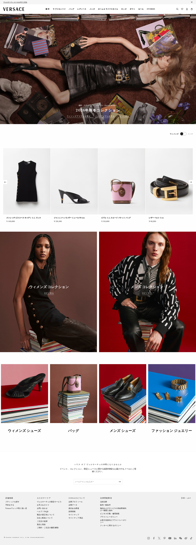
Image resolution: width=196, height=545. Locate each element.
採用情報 (72, 511)
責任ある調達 (74, 508)
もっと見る (124, 116)
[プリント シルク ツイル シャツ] (169, 181)
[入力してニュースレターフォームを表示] (120, 481)
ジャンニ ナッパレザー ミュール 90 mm (21, 218)
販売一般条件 (105, 505)
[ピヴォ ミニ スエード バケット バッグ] (74, 181)
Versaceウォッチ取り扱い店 (16, 508)
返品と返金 (41, 524)
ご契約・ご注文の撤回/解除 (48, 527)
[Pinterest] (164, 538)
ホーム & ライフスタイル (108, 9)
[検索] (177, 9)
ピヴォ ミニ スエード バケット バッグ (68, 218)
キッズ (124, 9)
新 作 (48, 9)
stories (151, 9)
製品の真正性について (45, 515)
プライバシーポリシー (109, 517)
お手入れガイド (43, 505)
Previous (5, 182)
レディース (81, 9)
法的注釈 (103, 502)
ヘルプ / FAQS (42, 511)
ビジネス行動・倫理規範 (109, 513)
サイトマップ (74, 515)
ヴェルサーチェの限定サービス (49, 502)
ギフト (132, 9)
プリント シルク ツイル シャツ (161, 218)
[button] (192, 9)
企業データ (73, 505)
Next (191, 182)
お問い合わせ (42, 508)
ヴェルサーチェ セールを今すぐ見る (15, 2)
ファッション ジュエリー (171, 430)
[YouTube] (169, 538)
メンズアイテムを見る (105, 116)
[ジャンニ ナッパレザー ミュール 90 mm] (26, 181)
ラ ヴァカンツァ (59, 9)
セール (141, 9)
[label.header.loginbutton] (187, 9)
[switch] (181, 134)
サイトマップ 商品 (76, 518)
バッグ (71, 9)
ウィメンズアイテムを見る (79, 116)
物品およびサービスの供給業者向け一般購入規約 (113, 509)
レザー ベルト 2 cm (108, 218)
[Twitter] (159, 538)
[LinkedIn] (175, 538)
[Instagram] (148, 538)
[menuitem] (48, 9)
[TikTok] (191, 538)
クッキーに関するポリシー (110, 525)
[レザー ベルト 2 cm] (121, 181)
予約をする (9, 505)
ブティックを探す (12, 502)
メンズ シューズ (123, 430)
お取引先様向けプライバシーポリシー (113, 521)
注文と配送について (45, 518)
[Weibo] (185, 538)
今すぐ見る (49, 293)
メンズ (92, 9)
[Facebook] (153, 538)
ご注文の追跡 (42, 521)
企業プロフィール (76, 502)
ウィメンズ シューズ (24, 430)
